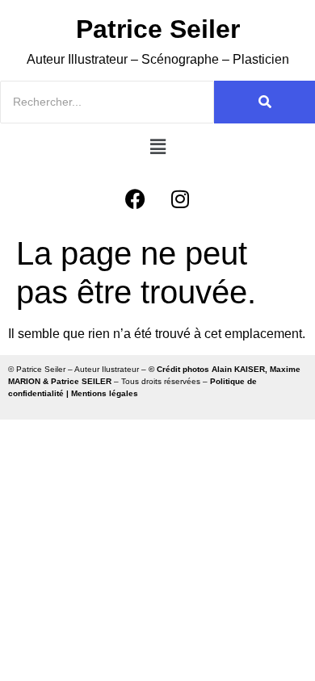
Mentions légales (104, 393)
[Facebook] (136, 199)
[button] (157, 147)
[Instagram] (180, 199)
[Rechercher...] (264, 102)
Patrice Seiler (158, 29)
